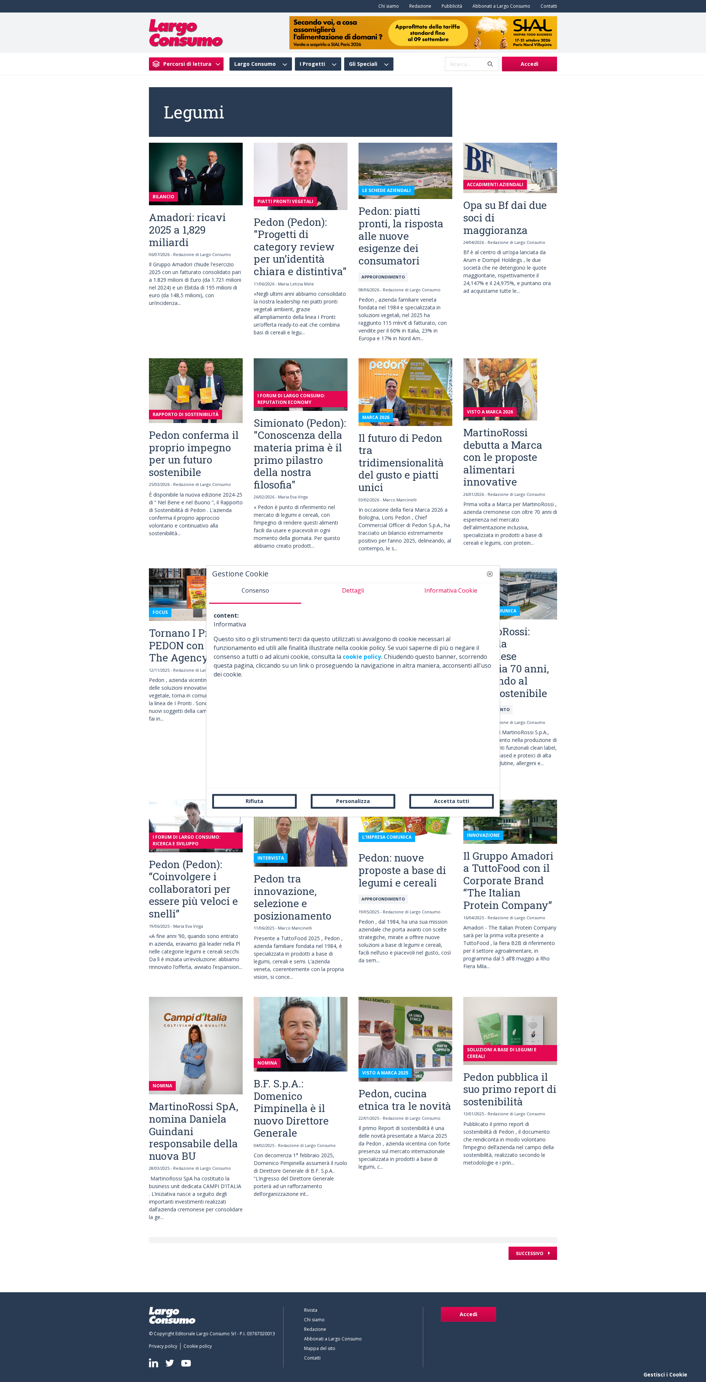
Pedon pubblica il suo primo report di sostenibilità (509, 1089)
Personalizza (353, 800)
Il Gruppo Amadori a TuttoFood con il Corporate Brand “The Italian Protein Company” (508, 880)
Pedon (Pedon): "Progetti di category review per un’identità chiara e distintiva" (300, 246)
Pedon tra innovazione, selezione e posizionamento (292, 897)
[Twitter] (169, 1363)
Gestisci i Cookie (665, 1374)
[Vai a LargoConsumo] (186, 32)
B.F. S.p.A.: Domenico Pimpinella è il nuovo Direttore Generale (291, 1108)
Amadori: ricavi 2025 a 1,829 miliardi (187, 229)
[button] (490, 574)
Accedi (529, 63)
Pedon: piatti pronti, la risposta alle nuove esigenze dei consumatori (401, 235)
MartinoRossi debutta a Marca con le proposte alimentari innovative (502, 457)
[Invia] (490, 64)
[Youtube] (186, 1363)
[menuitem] (387, 6)
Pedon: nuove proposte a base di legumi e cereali (402, 870)
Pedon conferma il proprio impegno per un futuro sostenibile (194, 453)
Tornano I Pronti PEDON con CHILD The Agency (193, 645)
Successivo (530, 1253)
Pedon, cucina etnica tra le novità (405, 1100)
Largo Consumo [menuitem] (255, 64)
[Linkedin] (153, 1362)
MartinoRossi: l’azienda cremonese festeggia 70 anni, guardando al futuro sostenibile (506, 662)
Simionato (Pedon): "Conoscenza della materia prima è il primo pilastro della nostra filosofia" (300, 453)
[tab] (255, 593)
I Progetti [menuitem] (312, 64)
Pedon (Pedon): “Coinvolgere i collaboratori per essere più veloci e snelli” (193, 888)
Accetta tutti (451, 800)
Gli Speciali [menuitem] (363, 64)
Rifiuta (254, 800)
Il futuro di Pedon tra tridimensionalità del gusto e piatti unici (401, 462)
